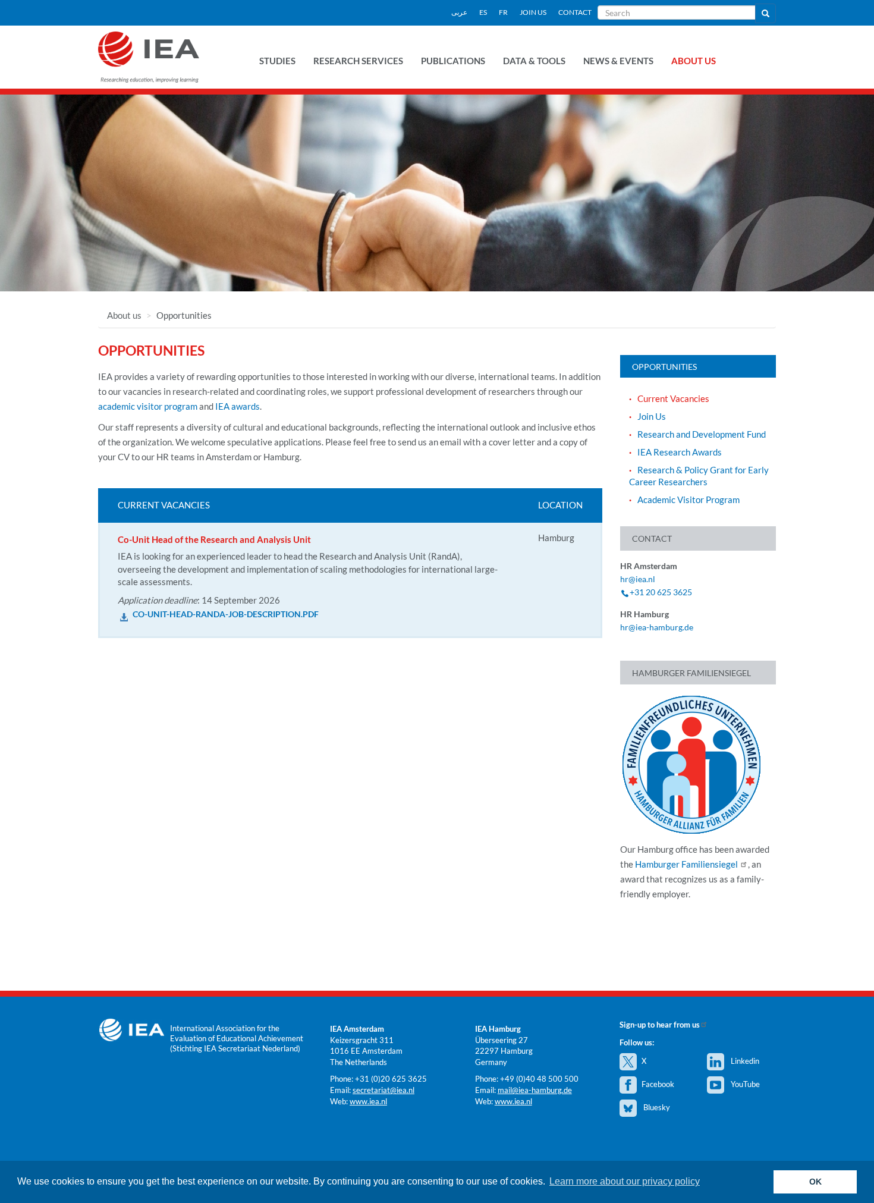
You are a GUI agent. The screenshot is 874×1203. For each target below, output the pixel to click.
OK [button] (815, 1181)
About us (693, 60)
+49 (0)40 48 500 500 (539, 1078)
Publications (453, 60)
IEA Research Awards (679, 452)
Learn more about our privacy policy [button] (624, 1181)
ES (483, 12)
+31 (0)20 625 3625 (391, 1078)
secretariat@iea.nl (383, 1090)
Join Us (651, 416)
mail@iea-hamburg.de (535, 1090)
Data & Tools (534, 60)
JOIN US (533, 12)
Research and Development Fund (701, 434)
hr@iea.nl (637, 579)
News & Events (618, 60)
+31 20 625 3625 (661, 592)
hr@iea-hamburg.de (656, 627)
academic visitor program (147, 406)
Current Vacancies (673, 398)
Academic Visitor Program (688, 499)
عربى (459, 12)
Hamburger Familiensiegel (687, 864)
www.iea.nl (368, 1101)
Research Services (358, 60)
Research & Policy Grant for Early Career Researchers (699, 475)
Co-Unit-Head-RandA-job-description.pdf (226, 614)
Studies (277, 60)
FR (503, 12)
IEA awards (237, 406)
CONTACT (575, 12)
